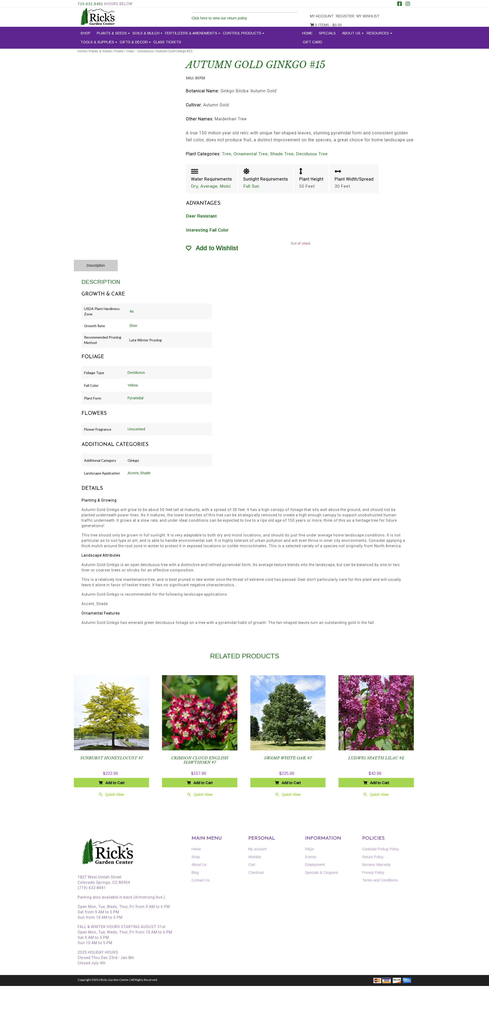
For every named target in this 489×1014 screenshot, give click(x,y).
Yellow (133, 385)
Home (307, 33)
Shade (145, 473)
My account (322, 16)
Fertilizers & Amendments (191, 33)
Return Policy (373, 857)
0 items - (328, 25)
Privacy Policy (373, 872)
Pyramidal (135, 398)
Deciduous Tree (312, 154)
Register (345, 16)
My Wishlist (368, 16)
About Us (351, 33)
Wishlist (254, 857)
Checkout (256, 872)
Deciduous (136, 372)
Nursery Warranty (376, 865)
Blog (195, 872)
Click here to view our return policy (219, 18)
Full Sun (251, 186)
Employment (315, 865)
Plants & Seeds (112, 33)
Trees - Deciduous (140, 51)
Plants (119, 51)
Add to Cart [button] (115, 782)
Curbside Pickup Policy (380, 849)
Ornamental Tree (251, 154)
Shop (85, 33)
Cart (251, 865)
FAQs (309, 849)
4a (131, 311)
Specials (327, 33)
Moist (225, 186)
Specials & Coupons (321, 872)
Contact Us (201, 880)
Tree (226, 154)
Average (209, 186)
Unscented (136, 429)
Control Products (242, 33)
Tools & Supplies (97, 42)
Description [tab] (96, 265)
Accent (133, 473)
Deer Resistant (201, 216)
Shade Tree (282, 154)
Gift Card (312, 42)
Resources (378, 33)
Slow (133, 326)
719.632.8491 (90, 4)
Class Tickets (167, 42)
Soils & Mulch (145, 33)
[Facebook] (399, 4)
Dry (194, 186)
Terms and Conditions (380, 880)
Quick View (114, 794)
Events (310, 857)
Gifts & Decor (134, 42)
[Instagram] (407, 4)
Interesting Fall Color (207, 230)
